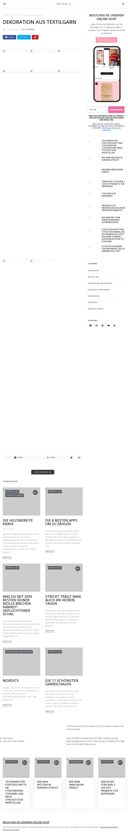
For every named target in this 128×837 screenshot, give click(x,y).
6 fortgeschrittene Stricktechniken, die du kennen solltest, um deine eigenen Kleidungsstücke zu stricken (113, 235)
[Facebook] (90, 325)
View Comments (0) (42, 472)
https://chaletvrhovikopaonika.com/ (81, 738)
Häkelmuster (93, 271)
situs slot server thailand (13, 741)
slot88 (110, 741)
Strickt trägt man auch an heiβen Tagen (63, 600)
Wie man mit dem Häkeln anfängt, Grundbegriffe (111, 220)
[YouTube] (108, 325)
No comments (28, 29)
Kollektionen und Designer (29, 15)
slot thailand (71, 726)
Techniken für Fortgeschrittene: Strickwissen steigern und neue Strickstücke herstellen (112, 146)
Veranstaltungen (14, 495)
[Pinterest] (102, 325)
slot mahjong (74, 729)
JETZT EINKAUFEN (106, 40)
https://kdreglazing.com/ (76, 741)
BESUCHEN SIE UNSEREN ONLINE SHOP (26, 822)
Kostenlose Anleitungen (99, 290)
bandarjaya (8, 738)
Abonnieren (116, 109)
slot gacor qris (95, 726)
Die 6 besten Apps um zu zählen (61, 522)
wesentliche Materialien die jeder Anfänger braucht (113, 208)
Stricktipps (92, 302)
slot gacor (102, 741)
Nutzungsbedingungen (109, 827)
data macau (90, 744)
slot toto (70, 744)
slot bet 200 (83, 726)
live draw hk (79, 744)
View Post (7, 557)
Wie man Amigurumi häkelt (112, 170)
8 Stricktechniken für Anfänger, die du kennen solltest (113, 248)
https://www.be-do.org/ (108, 738)
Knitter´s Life (9, 15)
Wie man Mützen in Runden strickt (112, 158)
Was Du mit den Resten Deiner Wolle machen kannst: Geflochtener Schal (17, 605)
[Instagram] (96, 325)
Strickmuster (93, 296)
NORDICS (11, 680)
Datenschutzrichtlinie (11, 830)
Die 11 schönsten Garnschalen (61, 682)
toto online (93, 741)
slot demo (106, 726)
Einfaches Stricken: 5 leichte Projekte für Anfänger (113, 184)
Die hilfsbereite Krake (18, 522)
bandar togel (119, 741)
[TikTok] (114, 325)
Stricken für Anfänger (109, 194)
